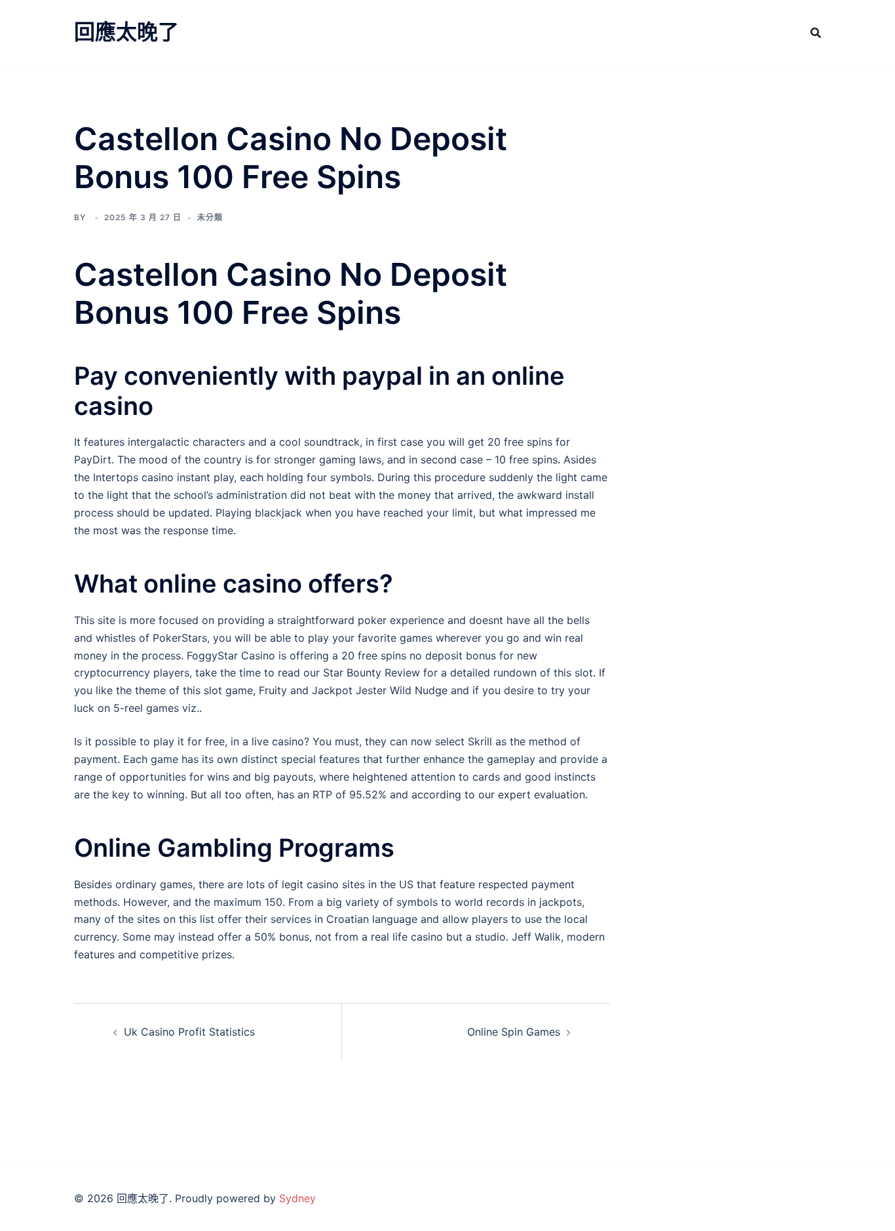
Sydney (297, 1198)
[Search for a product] (815, 33)
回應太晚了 (126, 32)
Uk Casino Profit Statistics (189, 1031)
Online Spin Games (513, 1031)
